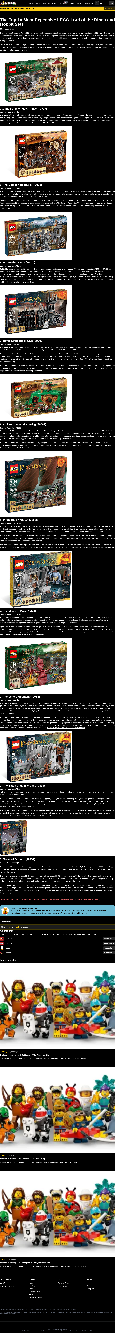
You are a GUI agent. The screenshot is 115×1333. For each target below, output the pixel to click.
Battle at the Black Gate (13, 347)
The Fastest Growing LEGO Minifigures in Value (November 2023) (25, 1263)
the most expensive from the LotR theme (57, 368)
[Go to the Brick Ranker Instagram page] (4, 1283)
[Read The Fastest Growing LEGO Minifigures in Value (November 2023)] (57, 1214)
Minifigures (90, 1289)
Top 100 (71, 3)
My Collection (89, 3)
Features (32, 1294)
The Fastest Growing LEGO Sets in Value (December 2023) (22, 1159)
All (87, 1283)
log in (9, 927)
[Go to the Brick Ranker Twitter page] (1, 1283)
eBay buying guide (64, 1286)
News (31, 1283)
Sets (88, 1286)
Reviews (31, 1289)
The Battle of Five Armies (10, 115)
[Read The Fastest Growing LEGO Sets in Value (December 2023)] (57, 1110)
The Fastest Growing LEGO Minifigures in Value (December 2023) (25, 1055)
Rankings (46, 3)
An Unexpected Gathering (10, 431)
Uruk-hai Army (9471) (71, 799)
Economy (80, 3)
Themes (38, 3)
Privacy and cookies (35, 1297)
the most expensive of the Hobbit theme (42, 123)
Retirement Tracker (64, 1283)
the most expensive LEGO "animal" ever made (66, 728)
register (17, 927)
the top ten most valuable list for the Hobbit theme (30, 206)
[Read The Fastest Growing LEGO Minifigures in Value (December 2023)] (57, 1006)
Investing (3, 1052)
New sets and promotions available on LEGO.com (17, 8)
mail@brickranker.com (7, 1286)
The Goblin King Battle (9, 191)
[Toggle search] (97, 3)
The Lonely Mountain (8, 703)
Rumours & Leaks (34, 1291)
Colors (54, 3)
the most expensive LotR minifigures (31, 634)
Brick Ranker (5, 1280)
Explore (31, 3)
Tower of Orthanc (11, 867)
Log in (112, 3)
